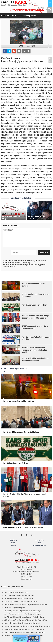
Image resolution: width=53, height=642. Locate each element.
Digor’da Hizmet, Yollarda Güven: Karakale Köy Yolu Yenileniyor (25, 632)
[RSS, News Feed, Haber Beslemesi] (26, 535)
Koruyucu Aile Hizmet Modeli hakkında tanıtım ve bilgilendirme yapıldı (27, 626)
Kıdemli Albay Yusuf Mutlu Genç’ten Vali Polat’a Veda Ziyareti (24, 629)
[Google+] (14, 51)
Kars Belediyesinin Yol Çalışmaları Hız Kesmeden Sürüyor (22, 611)
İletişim (13, 545)
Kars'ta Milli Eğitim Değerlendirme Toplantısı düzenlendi (22, 623)
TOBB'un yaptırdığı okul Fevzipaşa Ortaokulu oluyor (21, 602)
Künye (13, 543)
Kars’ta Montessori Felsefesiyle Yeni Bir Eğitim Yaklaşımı (22, 614)
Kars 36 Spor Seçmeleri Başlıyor (14, 608)
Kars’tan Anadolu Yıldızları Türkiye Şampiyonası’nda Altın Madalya (25, 605)
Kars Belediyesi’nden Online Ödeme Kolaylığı (18, 598)
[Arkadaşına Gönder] (19, 51)
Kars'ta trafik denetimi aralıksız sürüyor (17, 592)
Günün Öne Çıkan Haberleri (12, 587)
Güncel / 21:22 (27, 10)
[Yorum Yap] (28, 51)
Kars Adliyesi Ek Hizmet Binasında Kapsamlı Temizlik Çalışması (24, 617)
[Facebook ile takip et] (21, 535)
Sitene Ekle (40, 540)
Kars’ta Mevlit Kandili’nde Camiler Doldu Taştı (19, 595)
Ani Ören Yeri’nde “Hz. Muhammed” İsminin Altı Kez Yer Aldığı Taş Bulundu (24, 620)
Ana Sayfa (13, 540)
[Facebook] (5, 51)
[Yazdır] (24, 51)
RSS (39, 543)
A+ (50, 58)
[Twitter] (9, 51)
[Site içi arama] (31, 535)
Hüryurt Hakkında (39, 545)
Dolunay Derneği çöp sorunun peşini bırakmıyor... (23, 61)
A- (50, 61)
